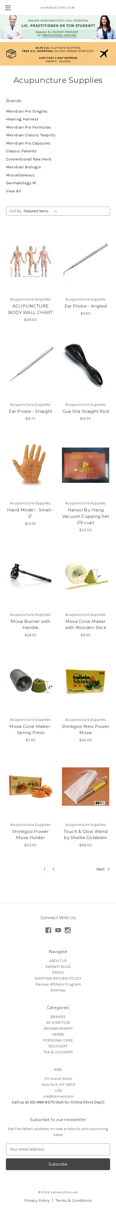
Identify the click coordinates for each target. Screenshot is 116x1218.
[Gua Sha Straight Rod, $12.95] (86, 366)
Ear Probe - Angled (85, 306)
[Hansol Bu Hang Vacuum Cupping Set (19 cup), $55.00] (86, 465)
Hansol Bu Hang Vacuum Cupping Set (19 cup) (85, 516)
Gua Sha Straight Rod (86, 411)
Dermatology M (21, 182)
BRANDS (58, 1016)
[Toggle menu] (7, 7)
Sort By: (15, 211)
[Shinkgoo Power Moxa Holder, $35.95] (30, 787)
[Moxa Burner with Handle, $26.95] (30, 577)
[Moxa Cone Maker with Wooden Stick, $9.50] (86, 577)
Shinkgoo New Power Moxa (86, 729)
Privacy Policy (37, 1200)
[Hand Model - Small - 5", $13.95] (30, 465)
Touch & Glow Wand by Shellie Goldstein (86, 834)
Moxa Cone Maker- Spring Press (30, 729)
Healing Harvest (22, 119)
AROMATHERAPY (58, 1028)
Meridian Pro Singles (27, 111)
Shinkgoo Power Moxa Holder (30, 834)
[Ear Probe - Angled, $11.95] (86, 261)
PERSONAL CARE (58, 1040)
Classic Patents (21, 150)
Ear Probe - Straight (30, 411)
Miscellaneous (20, 175)
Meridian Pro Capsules (28, 143)
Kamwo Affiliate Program (58, 984)
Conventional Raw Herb (29, 159)
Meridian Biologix (23, 166)
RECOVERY (58, 1046)
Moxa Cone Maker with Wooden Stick (85, 624)
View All (13, 191)
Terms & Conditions (73, 1200)
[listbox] (41, 211)
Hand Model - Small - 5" (30, 513)
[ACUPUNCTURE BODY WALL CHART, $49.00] (30, 261)
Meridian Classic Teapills (30, 135)
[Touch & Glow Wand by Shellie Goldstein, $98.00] (86, 787)
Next (101, 869)
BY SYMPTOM (58, 1022)
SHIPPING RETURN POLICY (58, 978)
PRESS (58, 972)
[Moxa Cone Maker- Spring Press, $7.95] (30, 682)
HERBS (58, 1034)
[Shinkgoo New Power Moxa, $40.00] (86, 682)
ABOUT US (58, 960)
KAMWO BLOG (58, 966)
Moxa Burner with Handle (30, 624)
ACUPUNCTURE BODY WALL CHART (30, 309)
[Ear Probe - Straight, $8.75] (30, 366)
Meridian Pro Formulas (28, 127)
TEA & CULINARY (58, 1052)
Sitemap (58, 990)
